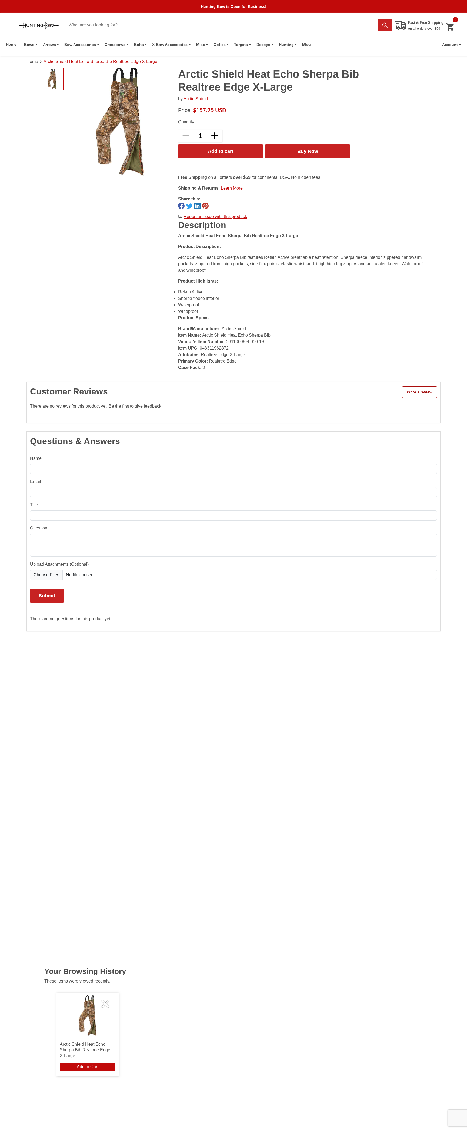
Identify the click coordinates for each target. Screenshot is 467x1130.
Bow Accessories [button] (80, 44)
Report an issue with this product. (215, 216)
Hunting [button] (286, 44)
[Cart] (449, 27)
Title (34, 504)
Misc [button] (200, 44)
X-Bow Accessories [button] (170, 44)
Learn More (232, 188)
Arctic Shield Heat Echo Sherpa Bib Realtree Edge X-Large (100, 61)
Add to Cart (87, 1066)
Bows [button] (29, 44)
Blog (306, 44)
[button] (451, 44)
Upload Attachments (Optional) (59, 564)
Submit (47, 595)
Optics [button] (220, 44)
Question (38, 528)
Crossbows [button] (115, 44)
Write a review (419, 392)
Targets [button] (241, 44)
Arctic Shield (196, 98)
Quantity (186, 122)
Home (11, 44)
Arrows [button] (49, 44)
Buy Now (307, 151)
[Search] (385, 25)
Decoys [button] (263, 44)
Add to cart (221, 151)
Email (35, 481)
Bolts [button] (139, 44)
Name (36, 458)
